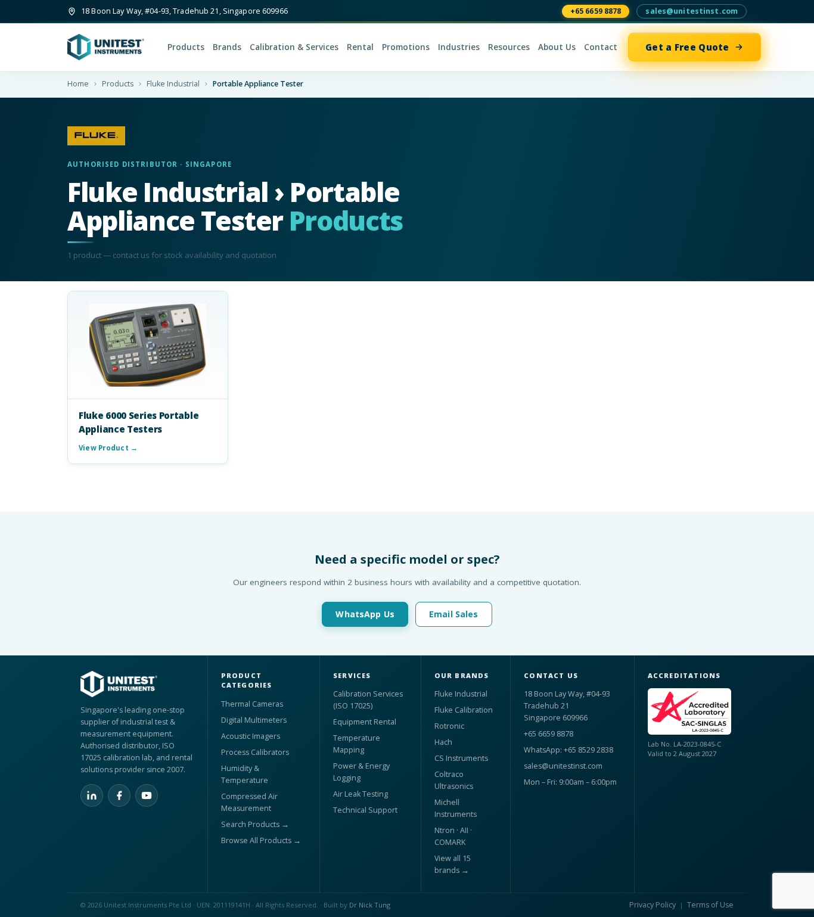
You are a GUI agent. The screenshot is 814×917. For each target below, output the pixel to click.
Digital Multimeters (254, 720)
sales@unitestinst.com (691, 11)
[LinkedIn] (91, 795)
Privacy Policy (652, 905)
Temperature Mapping (356, 744)
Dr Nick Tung (369, 904)
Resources (509, 47)
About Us (557, 47)
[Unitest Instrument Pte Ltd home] (112, 47)
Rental (360, 47)
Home (78, 84)
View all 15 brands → (452, 864)
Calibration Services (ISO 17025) (368, 700)
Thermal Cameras (252, 704)
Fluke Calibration (463, 710)
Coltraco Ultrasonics (453, 780)
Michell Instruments (455, 808)
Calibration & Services (294, 47)
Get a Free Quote (687, 47)
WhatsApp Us (364, 614)
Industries (459, 47)
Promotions (406, 47)
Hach (443, 742)
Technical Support (365, 810)
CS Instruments (461, 758)
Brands (227, 47)
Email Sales (454, 614)
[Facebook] (119, 795)
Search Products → (255, 824)
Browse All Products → (261, 840)
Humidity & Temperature (244, 774)
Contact (600, 47)
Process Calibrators (255, 752)
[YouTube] (146, 795)
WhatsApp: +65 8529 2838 (568, 750)
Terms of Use (710, 905)
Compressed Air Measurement (249, 802)
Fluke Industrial (173, 84)
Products (185, 47)
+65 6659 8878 (596, 11)
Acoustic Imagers (250, 736)
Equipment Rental (364, 722)
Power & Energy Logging (361, 772)
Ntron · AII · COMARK (453, 836)
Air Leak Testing (360, 794)
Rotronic (449, 726)
